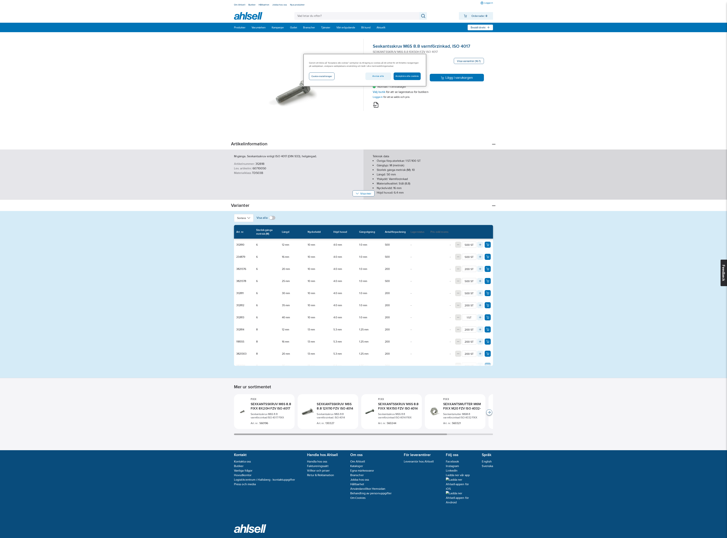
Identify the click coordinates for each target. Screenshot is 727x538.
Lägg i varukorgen (459, 77)
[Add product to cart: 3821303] (488, 354)
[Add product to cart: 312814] (488, 329)
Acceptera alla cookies (407, 76)
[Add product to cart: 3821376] (488, 269)
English (487, 461)
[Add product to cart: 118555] (488, 342)
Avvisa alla (378, 76)
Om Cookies (358, 497)
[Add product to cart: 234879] (488, 257)
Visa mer (365, 193)
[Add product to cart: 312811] (488, 293)
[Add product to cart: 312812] (488, 305)
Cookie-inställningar (321, 76)
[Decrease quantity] (458, 245)
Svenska (487, 466)
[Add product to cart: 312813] (488, 317)
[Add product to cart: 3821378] (488, 281)
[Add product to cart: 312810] (488, 245)
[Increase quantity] (480, 245)
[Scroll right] (489, 412)
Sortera (241, 218)
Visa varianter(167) (469, 61)
